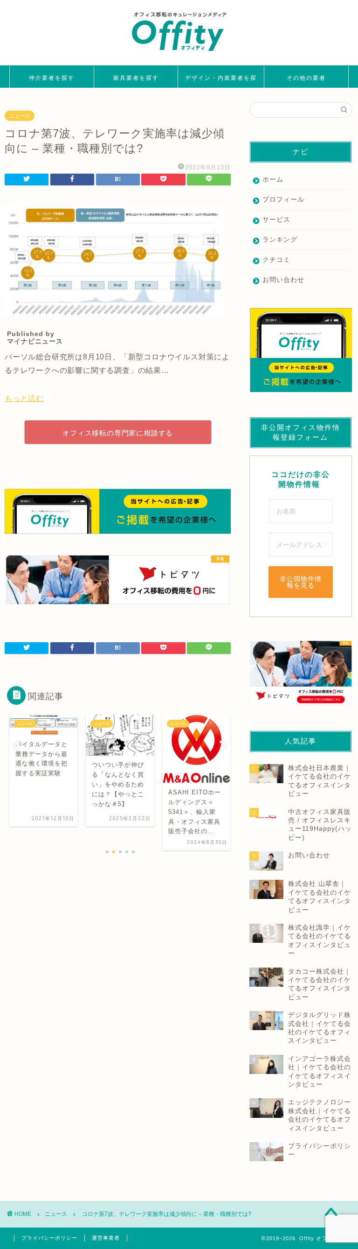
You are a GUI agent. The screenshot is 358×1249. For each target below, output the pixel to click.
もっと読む (24, 398)
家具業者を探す (136, 77)
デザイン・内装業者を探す (221, 81)
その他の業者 (306, 77)
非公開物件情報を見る (301, 582)
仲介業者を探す (52, 77)
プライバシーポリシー (49, 1238)
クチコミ (276, 259)
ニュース (19, 116)
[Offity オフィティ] (179, 54)
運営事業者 (106, 1238)
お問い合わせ (283, 279)
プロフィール (283, 199)
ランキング (279, 239)
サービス (276, 219)
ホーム (272, 179)
